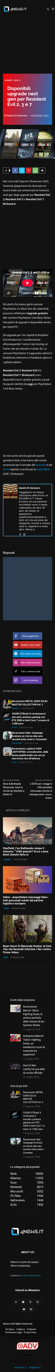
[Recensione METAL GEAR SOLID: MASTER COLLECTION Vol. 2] (7, 704)
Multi (17, 80)
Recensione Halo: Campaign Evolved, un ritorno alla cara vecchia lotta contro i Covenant (29, 736)
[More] (42, 170)
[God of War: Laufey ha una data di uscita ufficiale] (15, 1067)
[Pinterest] (29, 170)
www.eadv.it (20, 1367)
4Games (8, 80)
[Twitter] (22, 170)
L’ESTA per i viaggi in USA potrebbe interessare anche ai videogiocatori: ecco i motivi (40, 791)
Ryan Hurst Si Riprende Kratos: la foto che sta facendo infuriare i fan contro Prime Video (27, 949)
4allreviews (17, 743)
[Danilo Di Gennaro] (10, 510)
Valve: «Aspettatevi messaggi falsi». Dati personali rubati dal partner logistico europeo (26, 900)
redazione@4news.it (31, 1275)
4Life (6, 957)
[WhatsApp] (35, 170)
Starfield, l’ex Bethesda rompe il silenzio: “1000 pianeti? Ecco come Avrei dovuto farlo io (25, 851)
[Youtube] (24, 1309)
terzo (6, 469)
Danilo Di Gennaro (17, 115)
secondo (41, 465)
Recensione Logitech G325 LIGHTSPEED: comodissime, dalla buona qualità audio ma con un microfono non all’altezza (30, 753)
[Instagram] (24, 534)
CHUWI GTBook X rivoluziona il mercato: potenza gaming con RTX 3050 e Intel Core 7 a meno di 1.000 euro (30, 718)
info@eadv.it (35, 1367)
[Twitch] (31, 1309)
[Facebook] (15, 170)
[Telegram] (23, 1302)
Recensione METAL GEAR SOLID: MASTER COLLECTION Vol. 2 (30, 702)
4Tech (14, 727)
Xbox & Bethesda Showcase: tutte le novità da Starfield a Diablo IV (13, 789)
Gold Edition (43, 469)
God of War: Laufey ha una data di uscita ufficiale (34, 1069)
